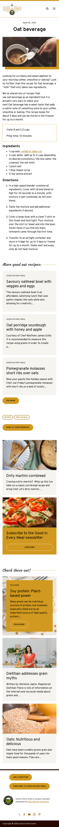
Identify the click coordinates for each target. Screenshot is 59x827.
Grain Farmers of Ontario (38, 802)
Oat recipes (22, 417)
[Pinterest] (39, 814)
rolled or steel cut (31, 151)
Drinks (7, 417)
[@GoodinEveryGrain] (34, 814)
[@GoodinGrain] (19, 814)
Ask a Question (20, 777)
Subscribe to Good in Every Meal (29, 786)
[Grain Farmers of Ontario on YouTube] (29, 814)
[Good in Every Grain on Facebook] (24, 814)
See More (12, 401)
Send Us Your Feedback (17, 427)
